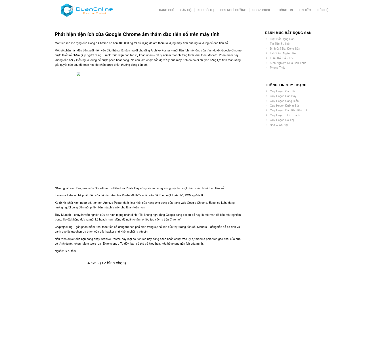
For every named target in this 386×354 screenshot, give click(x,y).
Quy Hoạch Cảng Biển (284, 101)
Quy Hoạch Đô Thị (282, 120)
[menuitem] (165, 10)
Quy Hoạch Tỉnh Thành (285, 115)
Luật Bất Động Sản (282, 39)
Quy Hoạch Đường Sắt (284, 105)
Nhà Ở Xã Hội (279, 125)
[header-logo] (86, 10)
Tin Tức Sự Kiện (280, 43)
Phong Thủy (277, 67)
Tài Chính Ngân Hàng (283, 53)
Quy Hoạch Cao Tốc (283, 91)
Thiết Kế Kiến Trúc (282, 58)
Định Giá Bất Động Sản (285, 48)
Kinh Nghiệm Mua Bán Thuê (288, 63)
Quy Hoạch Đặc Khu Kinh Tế (288, 110)
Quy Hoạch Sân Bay (283, 96)
